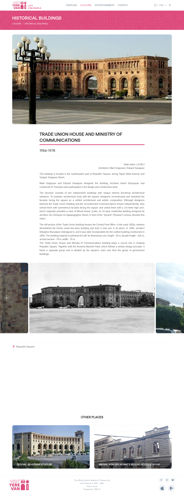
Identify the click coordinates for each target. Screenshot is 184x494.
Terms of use (92, 486)
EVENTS (123, 5)
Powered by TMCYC (92, 489)
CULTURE (85, 5)
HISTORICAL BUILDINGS (36, 23)
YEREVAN (71, 5)
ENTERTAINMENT (105, 5)
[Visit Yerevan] (20, 5)
